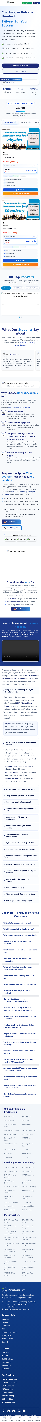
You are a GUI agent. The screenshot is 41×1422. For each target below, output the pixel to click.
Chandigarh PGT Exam (9, 1139)
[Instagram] (9, 1411)
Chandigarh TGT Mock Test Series (27, 1256)
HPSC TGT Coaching (11, 1202)
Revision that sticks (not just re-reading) (19, 827)
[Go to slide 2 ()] (21, 317)
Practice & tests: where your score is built (20, 809)
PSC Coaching (7, 1389)
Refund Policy (7, 1339)
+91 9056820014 (11, 1307)
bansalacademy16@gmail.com (17, 1309)
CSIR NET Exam (9, 1117)
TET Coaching (26, 1202)
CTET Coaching (27, 1210)
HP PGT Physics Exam (11, 1130)
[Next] (38, 304)
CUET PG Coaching (10, 1171)
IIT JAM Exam (26, 1117)
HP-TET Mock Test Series (28, 1268)
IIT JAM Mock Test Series (28, 1221)
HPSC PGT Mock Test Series (29, 1244)
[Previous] (3, 304)
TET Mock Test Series (29, 1261)
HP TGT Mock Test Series (28, 1250)
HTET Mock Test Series (9, 1268)
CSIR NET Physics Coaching (10, 1176)
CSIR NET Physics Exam (10, 1125)
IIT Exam (5, 1356)
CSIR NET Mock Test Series (11, 1221)
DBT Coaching (7, 1392)
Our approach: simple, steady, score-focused (20, 743)
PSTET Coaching (9, 1210)
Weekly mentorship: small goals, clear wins (21, 857)
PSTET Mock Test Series (9, 1274)
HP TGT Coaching (28, 1190)
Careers (5, 1322)
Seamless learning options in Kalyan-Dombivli (20, 871)
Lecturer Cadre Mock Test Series (29, 1239)
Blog (3, 1329)
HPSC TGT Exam (9, 1150)
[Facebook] (3, 1411)
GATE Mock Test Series (27, 1227)
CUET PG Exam (9, 1121)
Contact (5, 1342)
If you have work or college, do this (20, 843)
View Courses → (20, 71)
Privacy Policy (7, 1335)
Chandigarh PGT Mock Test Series (9, 1250)
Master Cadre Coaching (8, 1197)
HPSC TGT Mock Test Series (11, 1262)
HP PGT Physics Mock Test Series (11, 1239)
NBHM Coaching (8, 1402)
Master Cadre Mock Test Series (10, 1256)
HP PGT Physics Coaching (9, 1182)
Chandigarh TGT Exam (27, 1145)
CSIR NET (5, 1352)
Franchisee (6, 1325)
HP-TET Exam (26, 1153)
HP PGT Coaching (28, 1175)
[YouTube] (14, 1411)
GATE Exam (26, 1121)
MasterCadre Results (32, 288)
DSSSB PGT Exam (10, 1134)
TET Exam (25, 1150)
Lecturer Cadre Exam (29, 1130)
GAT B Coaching (8, 1386)
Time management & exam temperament (17, 835)
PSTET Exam (8, 1157)
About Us (5, 1319)
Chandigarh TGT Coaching (27, 1197)
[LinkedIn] (19, 1411)
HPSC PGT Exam (27, 1134)
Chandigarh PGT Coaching (9, 1191)
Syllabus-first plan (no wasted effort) (21, 789)
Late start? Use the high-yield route (20, 849)
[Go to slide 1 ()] (19, 317)
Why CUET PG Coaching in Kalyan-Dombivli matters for (19, 691)
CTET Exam (25, 1157)
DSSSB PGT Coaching (11, 1187)
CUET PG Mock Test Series (10, 1227)
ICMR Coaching (8, 1395)
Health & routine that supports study (21, 864)
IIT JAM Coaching (28, 1167)
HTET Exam (8, 1153)
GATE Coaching (27, 1171)
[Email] (24, 1411)
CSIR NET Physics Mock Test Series (10, 1233)
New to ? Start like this (15, 888)
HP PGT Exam (26, 1124)
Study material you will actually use (20, 796)
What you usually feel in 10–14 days (20, 894)
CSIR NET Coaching (10, 1167)
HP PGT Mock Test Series (28, 1233)
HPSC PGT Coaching (29, 1187)
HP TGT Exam (26, 1138)
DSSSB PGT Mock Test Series (11, 1244)
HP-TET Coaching (28, 1206)
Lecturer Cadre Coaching (27, 1182)
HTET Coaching (9, 1206)
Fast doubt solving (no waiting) (18, 802)
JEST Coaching (7, 1399)
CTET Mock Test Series (27, 1274)
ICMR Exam (6, 1365)
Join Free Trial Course (20, 66)
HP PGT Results (17, 288)
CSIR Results (6, 288)
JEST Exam (6, 1369)
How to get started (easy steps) (19, 900)
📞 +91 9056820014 (11, 528)
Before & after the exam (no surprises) (17, 880)
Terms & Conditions (9, 1332)
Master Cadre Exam (11, 1144)
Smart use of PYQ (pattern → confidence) (17, 818)
